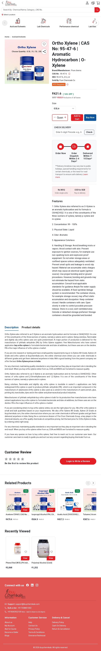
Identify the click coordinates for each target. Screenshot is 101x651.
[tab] (12, 327)
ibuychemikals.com (13, 413)
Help (30, 622)
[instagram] (37, 585)
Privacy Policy (34, 629)
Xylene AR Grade (80, 353)
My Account (10, 626)
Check (89, 132)
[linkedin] (32, 585)
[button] (50, 9)
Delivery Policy (58, 622)
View (25, 510)
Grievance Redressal (36, 635)
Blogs (7, 635)
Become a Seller (11, 632)
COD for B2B (80, 190)
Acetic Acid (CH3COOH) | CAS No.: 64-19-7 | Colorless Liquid (69, 514)
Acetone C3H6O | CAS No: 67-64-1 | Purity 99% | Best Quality (17, 514)
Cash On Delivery (59, 626)
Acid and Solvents (18, 26)
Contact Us (32, 626)
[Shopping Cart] (98, 3)
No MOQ (61, 190)
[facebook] (27, 585)
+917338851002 (24, 608)
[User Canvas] (87, 3)
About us (8, 622)
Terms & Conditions (36, 632)
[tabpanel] (50, 386)
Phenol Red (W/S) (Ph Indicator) (17, 563)
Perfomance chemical (69, 26)
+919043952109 (14, 612)
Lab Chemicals (43, 26)
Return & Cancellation (61, 629)
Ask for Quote (10, 629)
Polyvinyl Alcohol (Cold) (42, 563)
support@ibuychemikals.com (28, 604)
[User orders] (93, 3)
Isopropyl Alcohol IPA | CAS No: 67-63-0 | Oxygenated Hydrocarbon (43, 514)
